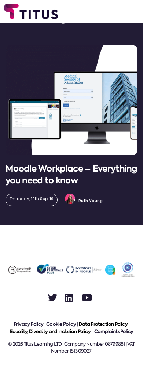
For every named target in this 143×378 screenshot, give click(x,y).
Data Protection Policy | (103, 324)
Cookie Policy (61, 324)
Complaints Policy (113, 331)
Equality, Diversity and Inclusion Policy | (52, 331)
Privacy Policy (29, 324)
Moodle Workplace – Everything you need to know (72, 174)
